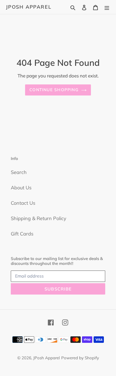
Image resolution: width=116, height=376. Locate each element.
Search (19, 172)
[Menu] (106, 7)
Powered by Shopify (80, 357)
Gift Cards (22, 234)
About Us (21, 187)
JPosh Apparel (28, 7)
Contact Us (23, 203)
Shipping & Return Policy (38, 218)
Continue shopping (54, 89)
